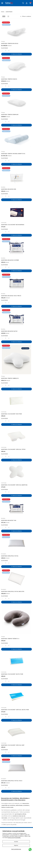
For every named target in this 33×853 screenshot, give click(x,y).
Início (2, 12)
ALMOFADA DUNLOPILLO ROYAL (9, 556)
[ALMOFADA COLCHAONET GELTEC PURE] (16, 661)
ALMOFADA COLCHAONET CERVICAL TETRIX (13, 449)
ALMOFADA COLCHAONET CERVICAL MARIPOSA (14, 485)
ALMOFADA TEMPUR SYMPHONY (9, 114)
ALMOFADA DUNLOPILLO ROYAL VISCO (11, 780)
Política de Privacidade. (14, 837)
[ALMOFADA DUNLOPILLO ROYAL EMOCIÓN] (16, 578)
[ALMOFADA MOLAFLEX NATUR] (16, 318)
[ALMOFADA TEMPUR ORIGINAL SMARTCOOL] (16, 138)
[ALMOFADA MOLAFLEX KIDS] (16, 176)
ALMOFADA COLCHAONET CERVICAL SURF (12, 745)
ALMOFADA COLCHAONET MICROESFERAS (12, 224)
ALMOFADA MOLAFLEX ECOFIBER (10, 260)
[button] (2, 3)
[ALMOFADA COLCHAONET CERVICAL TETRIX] (16, 436)
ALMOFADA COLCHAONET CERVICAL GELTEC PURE (15, 709)
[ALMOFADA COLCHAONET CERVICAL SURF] (16, 732)
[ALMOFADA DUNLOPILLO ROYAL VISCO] (16, 768)
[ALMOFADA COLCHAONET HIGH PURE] (16, 401)
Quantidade (4, 48)
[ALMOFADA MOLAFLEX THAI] (16, 507)
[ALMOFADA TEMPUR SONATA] (16, 66)
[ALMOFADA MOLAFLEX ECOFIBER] (16, 247)
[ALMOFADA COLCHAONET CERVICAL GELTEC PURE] (16, 697)
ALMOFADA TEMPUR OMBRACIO (10, 378)
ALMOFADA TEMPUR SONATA (9, 79)
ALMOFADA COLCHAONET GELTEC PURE (12, 674)
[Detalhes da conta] (26, 3)
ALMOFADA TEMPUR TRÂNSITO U (10, 638)
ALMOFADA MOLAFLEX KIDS (8, 189)
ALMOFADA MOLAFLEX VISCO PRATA (11, 295)
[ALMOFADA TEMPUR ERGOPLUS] (16, 30)
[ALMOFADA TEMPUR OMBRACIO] (16, 359)
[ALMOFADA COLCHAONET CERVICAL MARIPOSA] (16, 472)
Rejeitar (16, 845)
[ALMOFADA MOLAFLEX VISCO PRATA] (16, 283)
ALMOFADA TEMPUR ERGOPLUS (9, 43)
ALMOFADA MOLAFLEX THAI (8, 520)
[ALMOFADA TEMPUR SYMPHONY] (16, 101)
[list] (8, 16)
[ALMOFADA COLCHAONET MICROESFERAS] (16, 212)
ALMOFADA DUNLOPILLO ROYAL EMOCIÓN (12, 591)
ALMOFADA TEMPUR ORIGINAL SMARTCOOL (13, 153)
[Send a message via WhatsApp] (30, 849)
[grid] (3, 16)
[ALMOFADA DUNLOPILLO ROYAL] (16, 543)
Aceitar (16, 841)
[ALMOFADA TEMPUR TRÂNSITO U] (16, 619)
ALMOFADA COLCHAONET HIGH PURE (11, 414)
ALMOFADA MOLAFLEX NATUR (9, 331)
